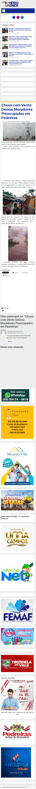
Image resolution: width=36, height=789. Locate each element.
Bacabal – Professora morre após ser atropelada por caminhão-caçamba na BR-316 (20, 30)
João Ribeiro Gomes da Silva (14, 332)
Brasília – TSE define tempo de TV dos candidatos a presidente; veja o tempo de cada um (21, 54)
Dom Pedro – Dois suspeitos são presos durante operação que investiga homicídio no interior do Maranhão (20, 38)
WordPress (10, 787)
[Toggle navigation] (3, 10)
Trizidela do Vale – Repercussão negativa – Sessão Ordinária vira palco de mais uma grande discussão (21, 62)
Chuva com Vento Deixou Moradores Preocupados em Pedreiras (17, 111)
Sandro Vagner (25, 121)
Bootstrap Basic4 (22, 787)
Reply (11, 341)
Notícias (6, 308)
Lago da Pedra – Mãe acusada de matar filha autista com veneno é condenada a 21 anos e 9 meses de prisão (20, 46)
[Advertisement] (18, 165)
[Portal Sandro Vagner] (10, 4)
